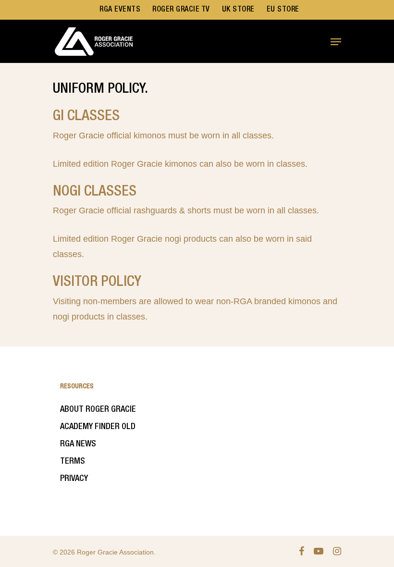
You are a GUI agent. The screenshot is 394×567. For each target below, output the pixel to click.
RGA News (78, 444)
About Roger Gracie (98, 409)
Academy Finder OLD (97, 427)
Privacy (74, 478)
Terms (72, 461)
